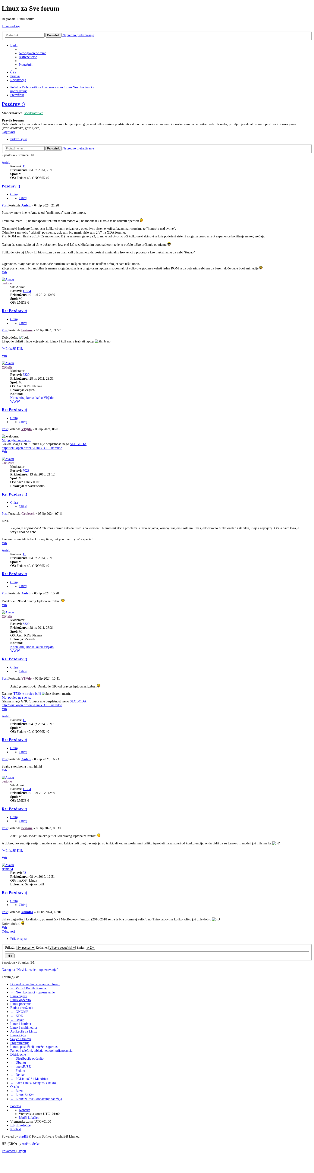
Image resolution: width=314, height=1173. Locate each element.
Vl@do (7, 367)
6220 (26, 374)
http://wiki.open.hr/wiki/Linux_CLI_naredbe (32, 448)
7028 (26, 470)
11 (24, 166)
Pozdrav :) (13, 104)
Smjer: (81, 947)
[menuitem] (32, 53)
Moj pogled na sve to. (16, 440)
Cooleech (8, 463)
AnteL (6, 162)
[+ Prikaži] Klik (12, 348)
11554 (27, 291)
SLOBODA (78, 444)
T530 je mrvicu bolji (27, 693)
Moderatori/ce (33, 113)
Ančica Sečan (31, 1143)
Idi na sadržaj (11, 26)
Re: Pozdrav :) (14, 311)
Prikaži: (10, 947)
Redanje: (42, 947)
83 (24, 873)
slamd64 (7, 869)
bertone (7, 283)
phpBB (24, 1136)
